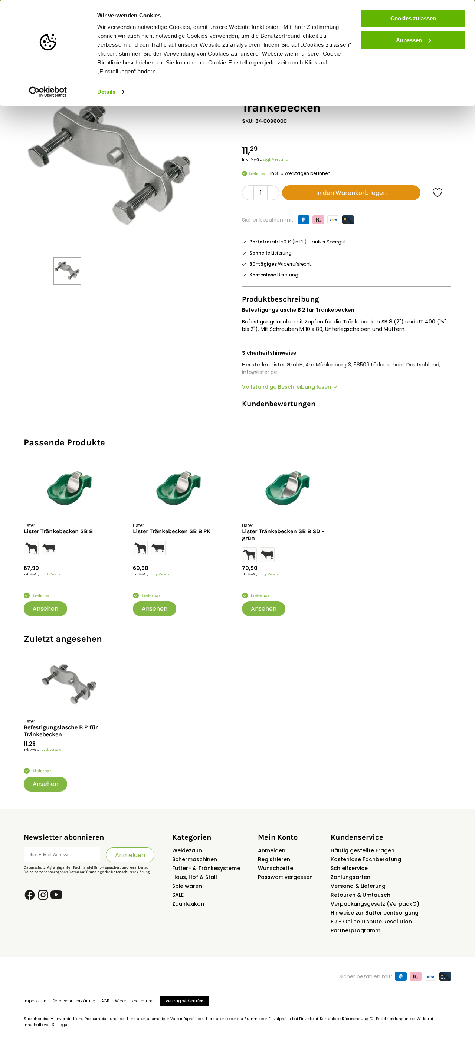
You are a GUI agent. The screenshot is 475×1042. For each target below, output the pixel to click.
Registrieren (274, 859)
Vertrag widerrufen (184, 1001)
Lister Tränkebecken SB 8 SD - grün (283, 534)
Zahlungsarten (350, 877)
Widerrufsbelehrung (134, 1001)
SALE (178, 895)
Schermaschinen (194, 859)
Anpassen (409, 40)
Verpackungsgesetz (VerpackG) (375, 903)
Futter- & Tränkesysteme (206, 868)
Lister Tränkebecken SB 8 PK (171, 531)
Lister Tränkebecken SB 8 (58, 531)
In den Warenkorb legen (351, 193)
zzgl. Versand (275, 159)
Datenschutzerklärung (130, 872)
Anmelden (130, 855)
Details (106, 92)
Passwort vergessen (285, 877)
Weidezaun (187, 850)
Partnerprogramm (355, 930)
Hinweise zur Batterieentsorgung (375, 912)
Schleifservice (349, 868)
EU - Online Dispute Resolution (371, 921)
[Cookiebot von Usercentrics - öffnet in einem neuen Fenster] (48, 91)
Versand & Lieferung (358, 886)
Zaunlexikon (188, 903)
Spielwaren (187, 886)
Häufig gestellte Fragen (362, 850)
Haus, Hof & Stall (194, 877)
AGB (105, 1001)
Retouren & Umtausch (360, 895)
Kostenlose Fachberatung (366, 859)
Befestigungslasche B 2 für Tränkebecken (61, 730)
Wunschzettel (276, 868)
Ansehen (45, 608)
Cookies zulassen (413, 18)
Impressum (35, 1001)
